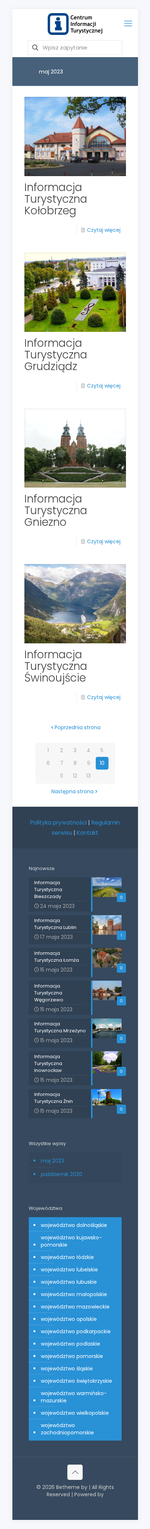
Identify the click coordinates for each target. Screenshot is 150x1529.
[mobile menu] (128, 23)
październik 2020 (61, 1174)
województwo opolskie (69, 1319)
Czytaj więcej (104, 230)
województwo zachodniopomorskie (67, 1429)
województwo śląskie (67, 1368)
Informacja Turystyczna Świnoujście (55, 666)
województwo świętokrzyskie (76, 1381)
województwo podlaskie (70, 1343)
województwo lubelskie (69, 1269)
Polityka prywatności (58, 822)
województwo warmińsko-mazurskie (74, 1397)
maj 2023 (52, 1160)
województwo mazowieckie (75, 1306)
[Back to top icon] (75, 1472)
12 (75, 775)
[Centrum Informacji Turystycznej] (75, 24)
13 (88, 775)
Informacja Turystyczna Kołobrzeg (55, 198)
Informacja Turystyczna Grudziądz (55, 354)
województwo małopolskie (74, 1294)
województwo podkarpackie (76, 1331)
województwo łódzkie (67, 1257)
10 (102, 763)
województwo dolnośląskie (74, 1225)
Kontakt (87, 833)
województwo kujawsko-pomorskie (71, 1241)
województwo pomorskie (72, 1356)
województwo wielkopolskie (75, 1413)
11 (61, 775)
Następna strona (72, 791)
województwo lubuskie (69, 1282)
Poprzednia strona (77, 727)
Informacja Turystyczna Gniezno (55, 510)
